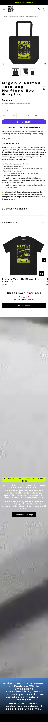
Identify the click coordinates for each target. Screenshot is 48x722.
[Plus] (13, 115)
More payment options (24, 127)
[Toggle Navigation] (4, 9)
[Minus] (4, 115)
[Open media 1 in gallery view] (15, 72)
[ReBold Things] (11, 9)
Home (5, 16)
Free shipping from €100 (24, 2)
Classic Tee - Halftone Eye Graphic (21, 280)
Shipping (13, 103)
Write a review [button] (24, 305)
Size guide (6, 139)
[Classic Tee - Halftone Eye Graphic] (23, 255)
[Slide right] (44, 260)
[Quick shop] (41, 273)
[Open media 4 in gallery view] (32, 72)
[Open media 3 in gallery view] (24, 72)
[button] (39, 9)
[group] (24, 260)
